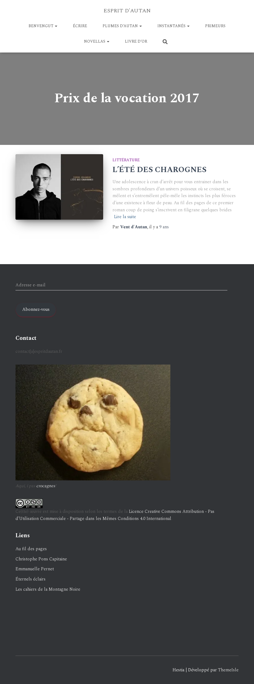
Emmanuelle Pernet (34, 569)
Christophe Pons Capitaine (41, 559)
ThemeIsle (228, 670)
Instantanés (171, 26)
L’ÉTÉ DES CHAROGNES (159, 170)
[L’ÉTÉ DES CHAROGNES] (59, 187)
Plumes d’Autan (121, 26)
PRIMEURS (215, 26)
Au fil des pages (31, 549)
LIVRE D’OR (136, 41)
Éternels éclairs (30, 579)
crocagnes (45, 486)
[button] (55, 26)
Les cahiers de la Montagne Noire (47, 589)
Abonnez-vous (36, 309)
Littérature (126, 160)
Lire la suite (125, 216)
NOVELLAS (95, 41)
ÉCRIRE (80, 26)
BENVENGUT (41, 26)
